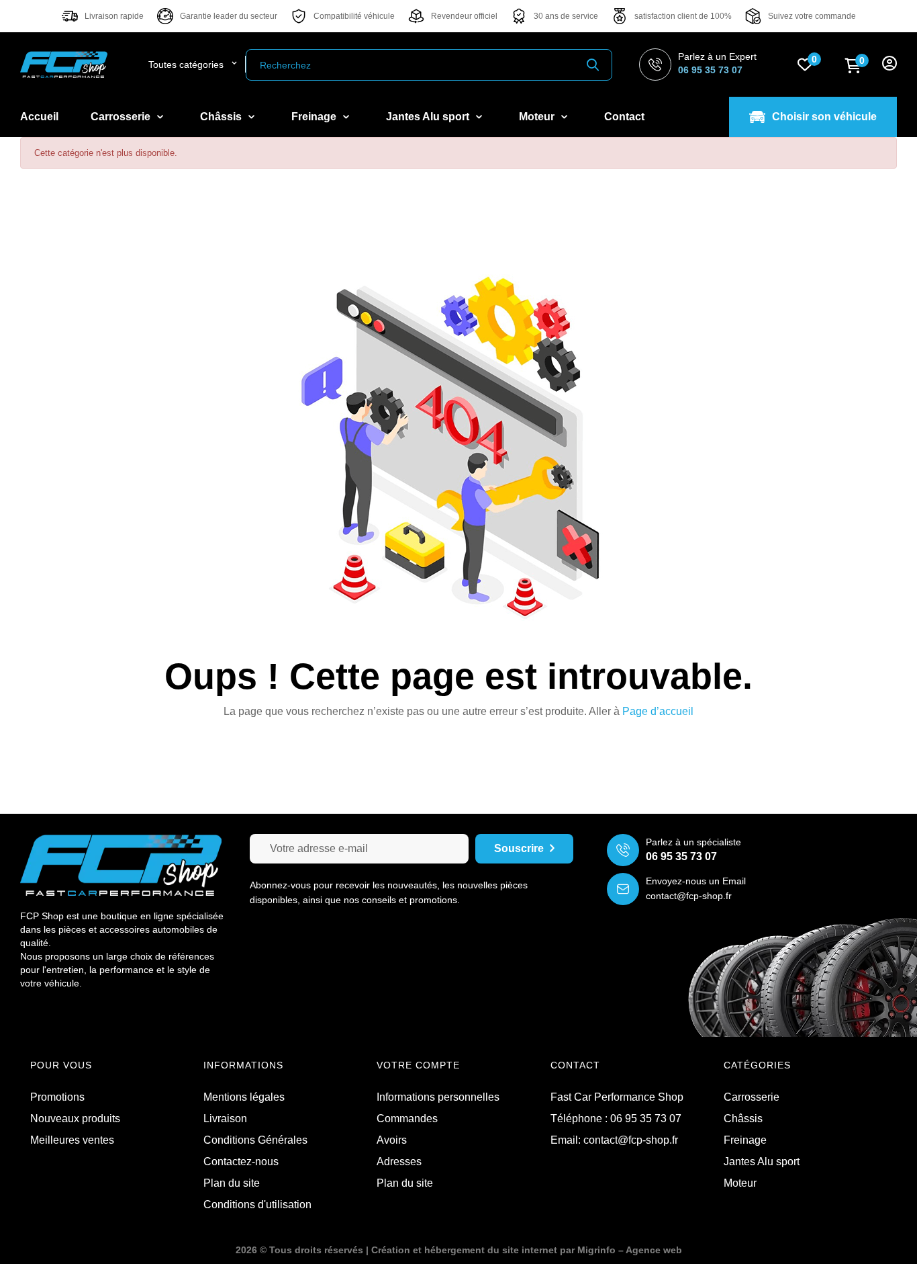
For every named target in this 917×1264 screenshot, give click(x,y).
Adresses (399, 1161)
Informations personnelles (438, 1097)
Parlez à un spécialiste (693, 842)
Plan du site (231, 1183)
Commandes (407, 1118)
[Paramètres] (889, 65)
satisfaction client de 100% (683, 16)
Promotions (57, 1097)
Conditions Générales (255, 1140)
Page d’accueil (657, 711)
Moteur (740, 1183)
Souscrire (519, 848)
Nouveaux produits (75, 1118)
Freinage (745, 1140)
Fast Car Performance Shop (616, 1097)
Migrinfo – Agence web (629, 1250)
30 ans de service (566, 16)
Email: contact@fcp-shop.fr (614, 1140)
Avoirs (392, 1140)
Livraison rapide (114, 16)
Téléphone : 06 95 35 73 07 (615, 1118)
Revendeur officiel (464, 16)
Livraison (225, 1118)
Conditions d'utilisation (257, 1204)
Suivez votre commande (812, 16)
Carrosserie (751, 1097)
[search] (593, 64)
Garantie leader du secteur (228, 16)
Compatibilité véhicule (354, 16)
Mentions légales (244, 1097)
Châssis (743, 1118)
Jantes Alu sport (762, 1161)
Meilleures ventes (72, 1140)
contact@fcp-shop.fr (689, 895)
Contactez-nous (241, 1161)
